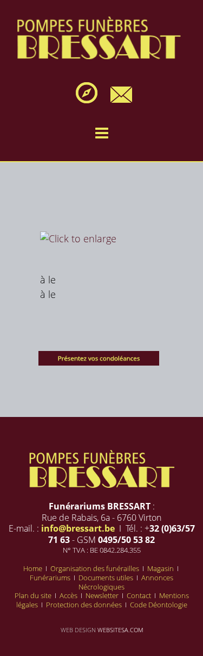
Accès (69, 595)
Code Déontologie (158, 604)
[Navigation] (101, 133)
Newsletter (103, 595)
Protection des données (84, 604)
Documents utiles (106, 577)
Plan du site (34, 595)
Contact (140, 595)
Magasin (161, 568)
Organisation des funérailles (95, 568)
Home (33, 568)
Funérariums (51, 577)
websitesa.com (120, 630)
